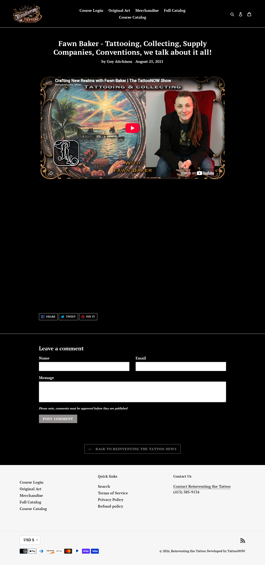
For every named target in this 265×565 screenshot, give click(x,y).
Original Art (30, 488)
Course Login (31, 482)
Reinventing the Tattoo (188, 551)
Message (46, 377)
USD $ (29, 539)
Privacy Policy (110, 499)
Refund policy (110, 506)
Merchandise (31, 495)
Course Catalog (33, 508)
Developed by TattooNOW (226, 551)
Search (104, 486)
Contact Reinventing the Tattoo (202, 486)
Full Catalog (30, 502)
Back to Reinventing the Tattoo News (136, 449)
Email (141, 358)
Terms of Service (113, 492)
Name (44, 358)
